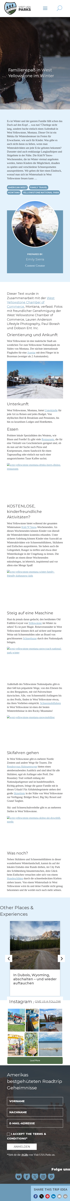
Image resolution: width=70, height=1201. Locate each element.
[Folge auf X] (35, 1176)
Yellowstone (35, 623)
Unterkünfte (51, 410)
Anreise (31, 352)
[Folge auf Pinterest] (51, 1176)
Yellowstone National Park (41, 192)
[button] (35, 1196)
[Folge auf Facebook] (26, 1176)
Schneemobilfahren (50, 703)
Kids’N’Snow (29, 527)
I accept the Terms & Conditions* (26, 1136)
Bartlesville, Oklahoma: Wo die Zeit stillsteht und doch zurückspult (33, 979)
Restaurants (48, 439)
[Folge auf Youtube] (18, 1176)
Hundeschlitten (15, 878)
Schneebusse (30, 638)
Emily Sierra (35, 259)
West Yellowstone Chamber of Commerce (31, 302)
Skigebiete (19, 793)
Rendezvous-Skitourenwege (22, 766)
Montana (14, 192)
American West (17, 187)
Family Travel (38, 187)
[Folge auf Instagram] (43, 1176)
